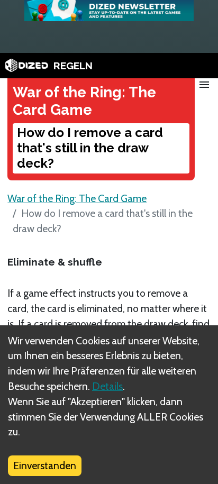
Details (107, 386)
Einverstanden (44, 465)
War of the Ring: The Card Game (77, 198)
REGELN (73, 65)
